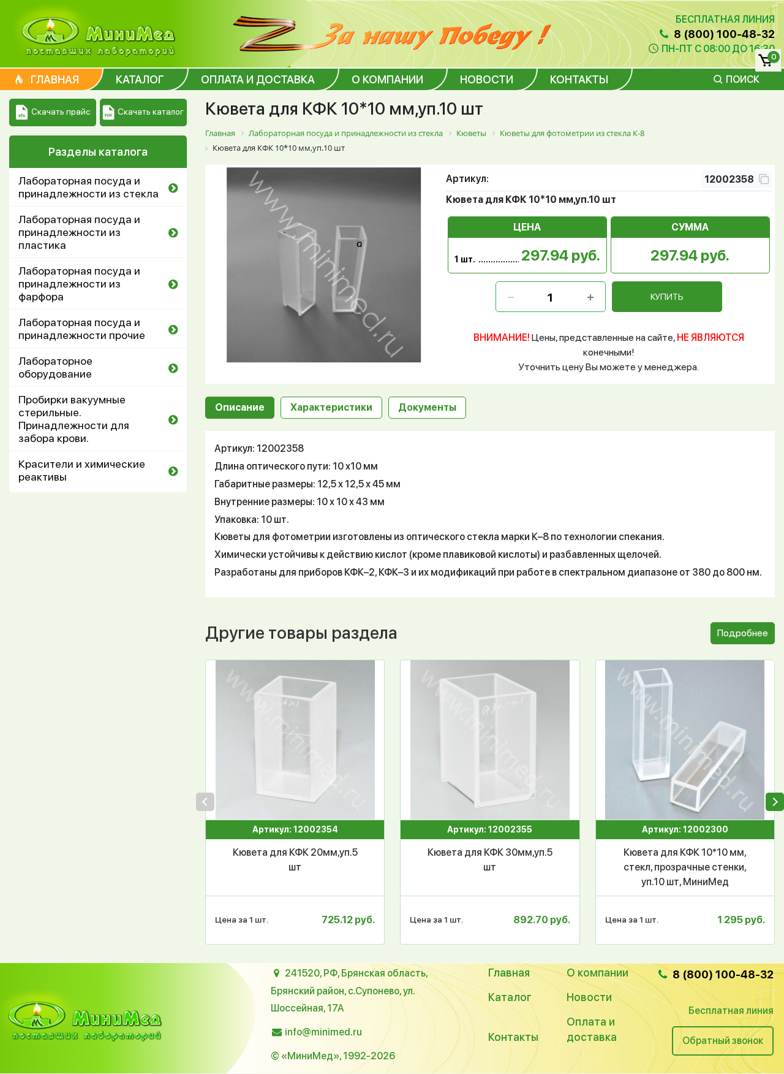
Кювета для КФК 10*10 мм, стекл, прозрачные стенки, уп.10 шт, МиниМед (685, 867)
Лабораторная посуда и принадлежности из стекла (88, 187)
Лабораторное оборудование (55, 367)
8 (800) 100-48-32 (723, 34)
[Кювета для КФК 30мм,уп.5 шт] (490, 740)
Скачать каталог (151, 111)
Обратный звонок (722, 1040)
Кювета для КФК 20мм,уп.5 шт (295, 860)
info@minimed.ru (323, 1032)
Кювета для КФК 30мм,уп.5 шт (490, 860)
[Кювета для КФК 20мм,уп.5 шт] (295, 740)
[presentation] (205, 802)
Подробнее (742, 633)
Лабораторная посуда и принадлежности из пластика (79, 232)
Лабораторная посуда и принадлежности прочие (81, 328)
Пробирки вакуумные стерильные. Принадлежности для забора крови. (73, 418)
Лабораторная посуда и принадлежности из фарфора (79, 283)
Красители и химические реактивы (81, 470)
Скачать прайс (60, 111)
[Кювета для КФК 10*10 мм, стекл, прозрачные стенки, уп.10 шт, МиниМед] (685, 740)
